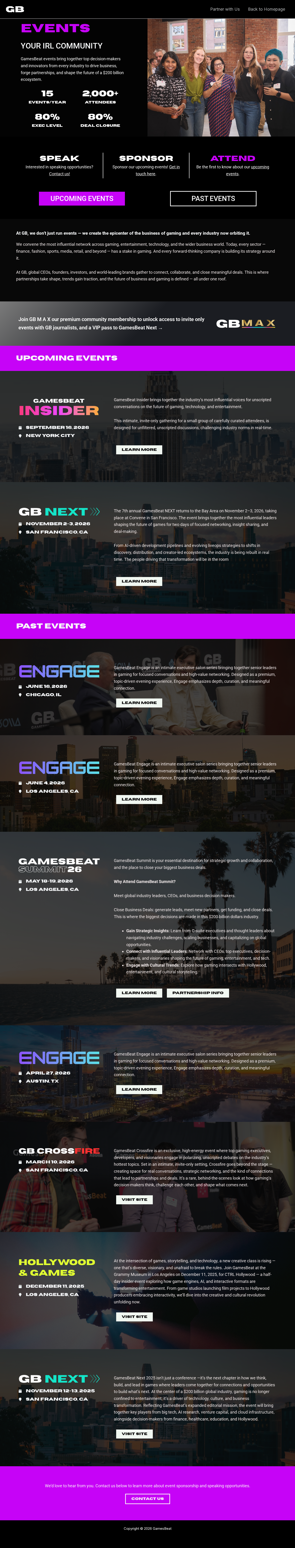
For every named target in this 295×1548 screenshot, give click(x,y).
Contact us (59, 173)
